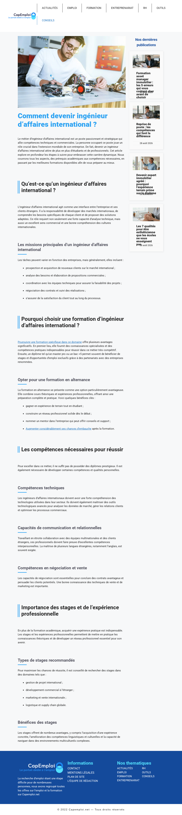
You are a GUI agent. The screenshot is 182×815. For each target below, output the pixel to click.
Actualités (50, 8)
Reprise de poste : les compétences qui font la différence (145, 130)
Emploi (72, 8)
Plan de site (76, 776)
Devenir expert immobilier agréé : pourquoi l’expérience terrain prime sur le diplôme (146, 184)
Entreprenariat (122, 8)
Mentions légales (81, 772)
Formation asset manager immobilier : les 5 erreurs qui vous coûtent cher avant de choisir (145, 85)
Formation (94, 8)
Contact (74, 768)
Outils (161, 8)
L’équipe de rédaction (83, 781)
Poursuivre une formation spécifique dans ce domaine (50, 342)
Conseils (48, 20)
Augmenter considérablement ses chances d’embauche (58, 428)
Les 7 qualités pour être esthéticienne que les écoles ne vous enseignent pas (146, 235)
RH (145, 8)
